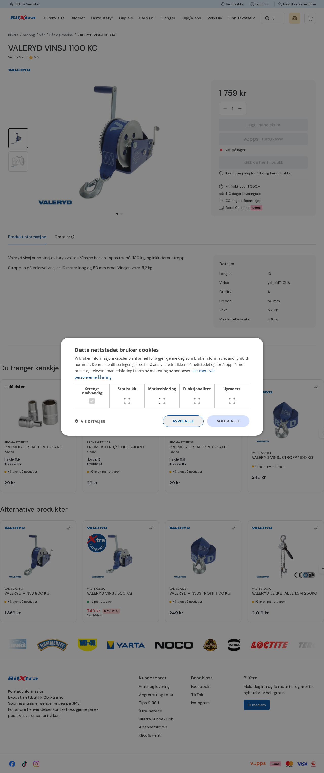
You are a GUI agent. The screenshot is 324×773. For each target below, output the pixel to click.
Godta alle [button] (228, 421)
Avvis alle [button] (183, 421)
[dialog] (162, 386)
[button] (90, 421)
